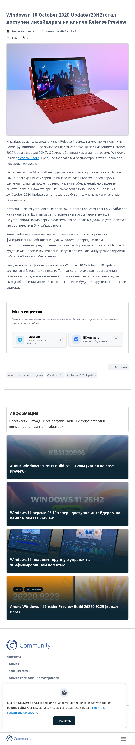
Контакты (13, 657)
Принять (64, 721)
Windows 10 (55, 375)
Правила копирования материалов (32, 678)
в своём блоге (28, 158)
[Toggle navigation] (123, 739)
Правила (12, 664)
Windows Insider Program (25, 375)
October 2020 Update (81, 375)
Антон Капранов (22, 31)
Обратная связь (18, 671)
